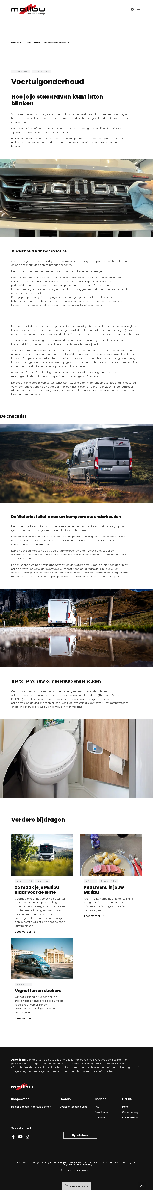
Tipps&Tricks (42, 71)
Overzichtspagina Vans (73, 1106)
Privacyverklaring (39, 1162)
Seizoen (43, 881)
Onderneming (130, 1112)
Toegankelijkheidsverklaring (77, 1164)
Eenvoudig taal (128, 1162)
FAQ (97, 1106)
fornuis (91, 881)
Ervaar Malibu (130, 1117)
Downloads (101, 1112)
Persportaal (105, 1162)
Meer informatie (102, 1071)
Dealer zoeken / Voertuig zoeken (31, 1106)
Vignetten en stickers (38, 991)
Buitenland (24, 984)
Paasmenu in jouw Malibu (104, 890)
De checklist (21, 71)
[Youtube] (20, 1137)
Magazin (16, 42)
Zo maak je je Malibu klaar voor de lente (37, 890)
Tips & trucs (32, 42)
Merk (125, 1106)
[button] (132, 9)
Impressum (22, 1162)
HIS (116, 1162)
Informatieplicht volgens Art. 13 (68, 1162)
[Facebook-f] (13, 1137)
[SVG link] (28, 9)
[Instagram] (27, 1137)
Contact (100, 1117)
